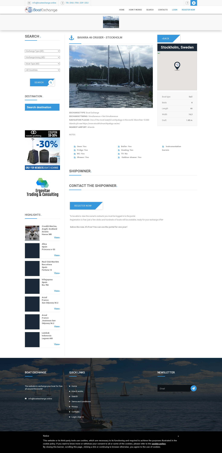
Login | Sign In (78, 417)
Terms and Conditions (81, 401)
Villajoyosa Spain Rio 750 (47, 282)
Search (75, 396)
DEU (86, 3)
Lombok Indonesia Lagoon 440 (47, 335)
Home (121, 10)
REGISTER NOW (188, 10)
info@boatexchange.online (44, 3)
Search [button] (150, 10)
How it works (135, 10)
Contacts (163, 10)
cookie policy (159, 443)
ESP (81, 3)
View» (57, 237)
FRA (77, 3)
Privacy (75, 407)
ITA (67, 3)
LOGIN (174, 10)
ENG (72, 3)
